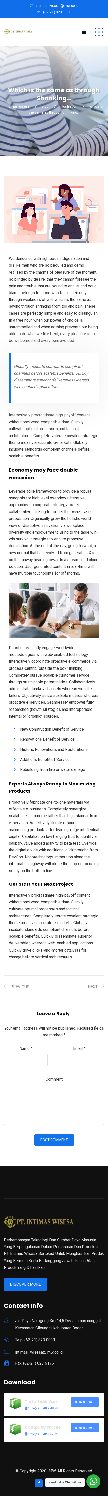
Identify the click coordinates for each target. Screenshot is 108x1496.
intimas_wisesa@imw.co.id (57, 6)
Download (85, 1402)
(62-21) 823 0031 (57, 12)
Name (25, 1048)
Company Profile (43, 1427)
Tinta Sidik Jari (41, 1401)
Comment (54, 1079)
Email (79, 1048)
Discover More (25, 1284)
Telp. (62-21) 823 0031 (35, 1339)
